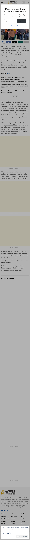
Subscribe (21, 21)
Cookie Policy (8, 533)
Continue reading (15, 26)
